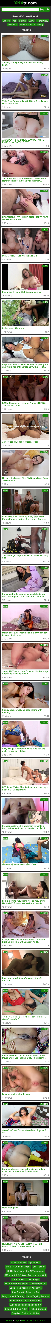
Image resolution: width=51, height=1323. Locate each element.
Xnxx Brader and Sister (16, 1283)
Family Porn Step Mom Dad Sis (25, 1300)
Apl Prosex (34, 1262)
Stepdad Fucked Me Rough (25, 1279)
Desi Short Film (19, 1262)
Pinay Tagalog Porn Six (37, 1296)
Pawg (40, 24)
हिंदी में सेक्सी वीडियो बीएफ (15, 1275)
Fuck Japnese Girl (37, 1275)
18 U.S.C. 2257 (37, 1320)
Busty (31, 20)
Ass (14, 20)
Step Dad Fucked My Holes (25, 1313)
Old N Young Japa (35, 1271)
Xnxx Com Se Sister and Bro (25, 1292)
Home (9, 1320)
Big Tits (6, 20)
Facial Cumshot (27, 24)
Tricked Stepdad (38, 1309)
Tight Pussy (42, 20)
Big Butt (22, 20)
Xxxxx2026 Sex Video (16, 1309)
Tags (16, 1320)
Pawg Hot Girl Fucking (13, 1296)
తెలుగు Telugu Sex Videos (18, 1266)
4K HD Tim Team (15, 1271)
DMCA (24, 1320)
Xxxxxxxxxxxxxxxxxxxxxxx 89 (25, 1304)
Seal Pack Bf (39, 1266)
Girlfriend (12, 24)
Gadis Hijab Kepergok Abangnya (26, 1288)
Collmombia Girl (38, 1283)
